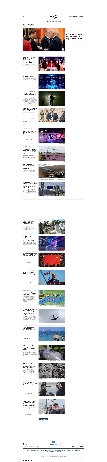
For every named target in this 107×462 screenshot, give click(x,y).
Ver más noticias (44, 419)
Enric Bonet (26, 105)
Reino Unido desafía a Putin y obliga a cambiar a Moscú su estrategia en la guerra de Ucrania (30, 384)
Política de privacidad (44, 450)
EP (23, 196)
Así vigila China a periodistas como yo (28, 75)
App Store (74, 446)
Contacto (38, 450)
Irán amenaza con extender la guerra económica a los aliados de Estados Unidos (29, 365)
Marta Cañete (25, 414)
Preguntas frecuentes (44, 456)
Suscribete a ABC (73, 16)
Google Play (81, 446)
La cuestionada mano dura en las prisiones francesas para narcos (30, 93)
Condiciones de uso (58, 450)
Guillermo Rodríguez (26, 282)
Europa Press (25, 262)
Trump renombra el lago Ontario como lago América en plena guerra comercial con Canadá (29, 292)
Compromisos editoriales (58, 451)
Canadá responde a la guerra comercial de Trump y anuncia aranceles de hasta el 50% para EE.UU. (29, 273)
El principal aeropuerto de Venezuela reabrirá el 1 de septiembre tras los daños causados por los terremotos (30, 185)
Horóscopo (55, 455)
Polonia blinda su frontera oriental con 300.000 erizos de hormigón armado (28, 221)
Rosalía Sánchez (25, 231)
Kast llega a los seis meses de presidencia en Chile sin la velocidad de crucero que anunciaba (30, 110)
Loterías (71, 455)
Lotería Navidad (50, 455)
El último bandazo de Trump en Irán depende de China (74, 36)
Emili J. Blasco (25, 121)
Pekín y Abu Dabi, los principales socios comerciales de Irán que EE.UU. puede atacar (29, 329)
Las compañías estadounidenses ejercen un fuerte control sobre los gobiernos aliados (29, 238)
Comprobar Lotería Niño (29, 455)
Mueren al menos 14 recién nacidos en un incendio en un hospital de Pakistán (29, 166)
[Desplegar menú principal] (23, 16)
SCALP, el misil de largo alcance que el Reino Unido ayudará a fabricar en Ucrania (29, 347)
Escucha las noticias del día (77, 455)
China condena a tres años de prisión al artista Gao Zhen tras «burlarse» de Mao (30, 255)
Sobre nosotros (33, 450)
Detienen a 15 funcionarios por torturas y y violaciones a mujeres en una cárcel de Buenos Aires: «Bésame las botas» (30, 149)
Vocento (28, 450)
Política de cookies (51, 450)
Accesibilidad (68, 450)
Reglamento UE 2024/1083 (75, 450)
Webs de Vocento (81, 460)
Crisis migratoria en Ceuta (56, 21)
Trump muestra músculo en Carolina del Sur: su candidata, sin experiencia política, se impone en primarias (29, 59)
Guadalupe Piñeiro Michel (27, 157)
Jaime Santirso (25, 83)
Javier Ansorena (68, 46)
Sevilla (55, 18)
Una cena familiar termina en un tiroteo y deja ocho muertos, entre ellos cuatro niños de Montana (29, 131)
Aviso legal (63, 450)
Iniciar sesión (81, 16)
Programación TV (60, 455)
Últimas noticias (66, 455)
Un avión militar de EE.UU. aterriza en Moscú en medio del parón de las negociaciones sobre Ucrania (30, 312)
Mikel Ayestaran (25, 376)
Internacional (28, 25)
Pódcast (65, 456)
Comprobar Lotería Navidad (42, 455)
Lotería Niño (35, 455)
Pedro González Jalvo (26, 139)
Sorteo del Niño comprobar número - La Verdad (55, 456)
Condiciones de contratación (49, 451)
